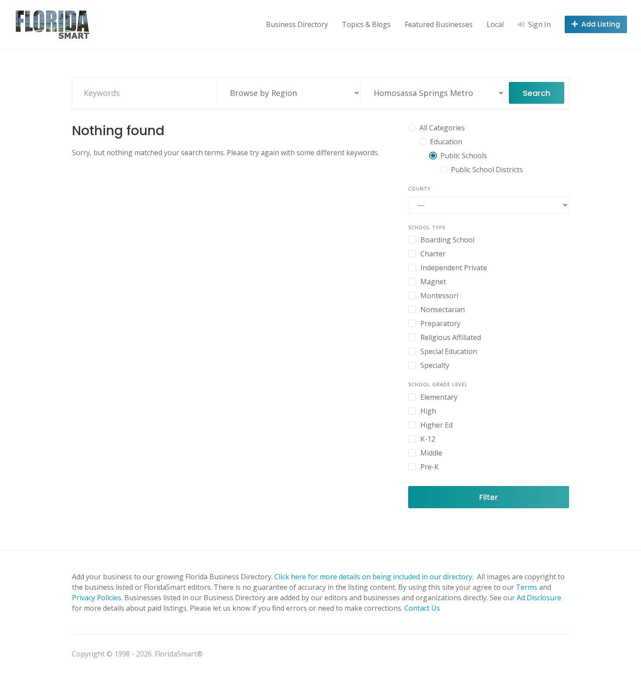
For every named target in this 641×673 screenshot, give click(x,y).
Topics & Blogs (366, 24)
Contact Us (422, 608)
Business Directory (297, 24)
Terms (526, 587)
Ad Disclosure (539, 597)
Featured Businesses (439, 24)
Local (495, 24)
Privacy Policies (96, 597)
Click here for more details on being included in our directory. (374, 576)
